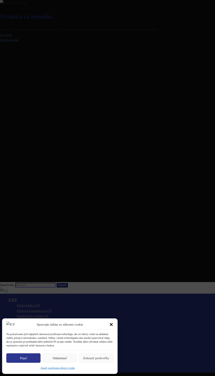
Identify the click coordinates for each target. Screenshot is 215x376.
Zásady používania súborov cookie (58, 368)
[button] (111, 324)
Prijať (23, 358)
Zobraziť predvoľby (96, 358)
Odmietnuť (60, 358)
